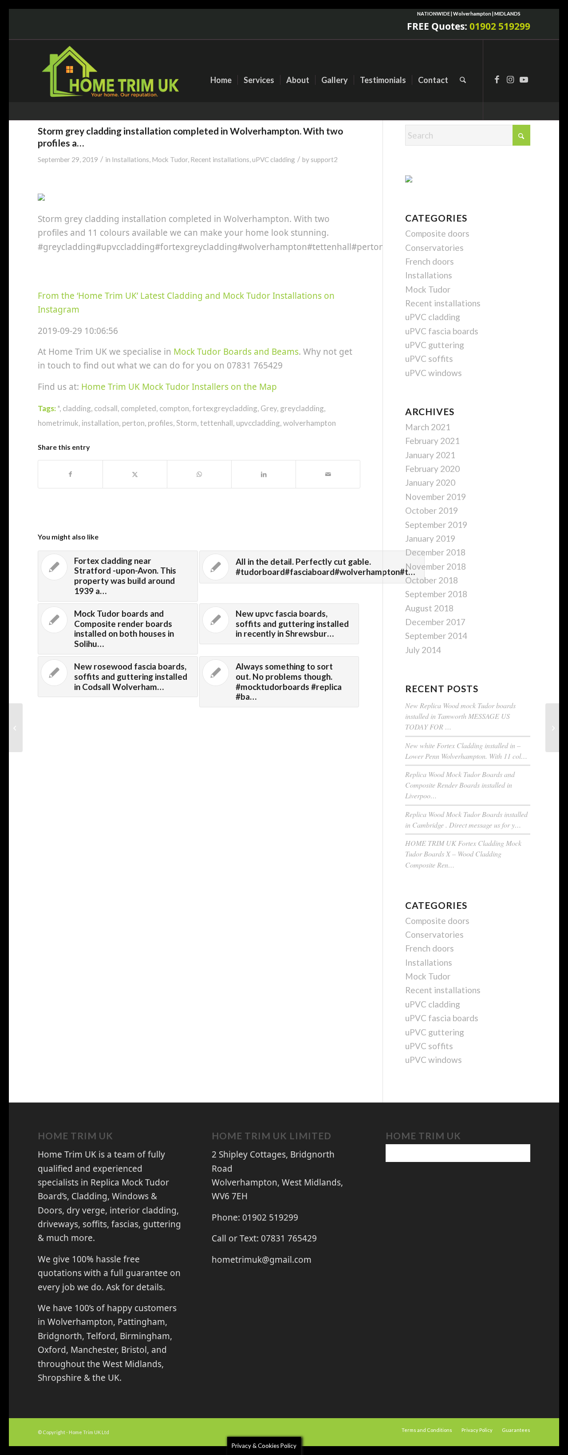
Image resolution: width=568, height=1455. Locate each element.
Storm (186, 423)
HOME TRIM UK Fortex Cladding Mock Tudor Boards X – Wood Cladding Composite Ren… (463, 853)
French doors (429, 261)
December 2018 (435, 552)
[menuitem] (221, 80)
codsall (106, 408)
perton (133, 423)
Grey (268, 408)
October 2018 (431, 580)
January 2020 (430, 482)
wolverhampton (309, 423)
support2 (324, 159)
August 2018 (429, 608)
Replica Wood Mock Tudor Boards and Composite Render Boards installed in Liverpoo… (460, 784)
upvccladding (258, 423)
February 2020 (432, 469)
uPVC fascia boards (441, 331)
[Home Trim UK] (111, 80)
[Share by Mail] (328, 474)
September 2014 (436, 635)
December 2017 (435, 622)
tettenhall (216, 423)
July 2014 (423, 650)
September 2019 (436, 524)
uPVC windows (433, 373)
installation (100, 423)
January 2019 (430, 538)
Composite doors (437, 233)
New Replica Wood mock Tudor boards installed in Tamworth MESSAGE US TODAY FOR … (460, 716)
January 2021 (430, 455)
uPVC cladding (273, 159)
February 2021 (432, 441)
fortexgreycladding (224, 408)
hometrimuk (58, 423)
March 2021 (427, 427)
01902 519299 (499, 26)
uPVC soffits (429, 358)
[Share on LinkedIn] (264, 474)
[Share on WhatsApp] (199, 474)
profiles (160, 423)
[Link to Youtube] (523, 79)
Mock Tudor (170, 159)
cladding (77, 408)
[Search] (463, 80)
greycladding (302, 408)
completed (138, 408)
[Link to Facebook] (497, 79)
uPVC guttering (434, 345)
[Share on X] (135, 474)
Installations (130, 159)
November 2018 (435, 566)
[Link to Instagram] (510, 79)
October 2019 (431, 510)
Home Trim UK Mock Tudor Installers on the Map (179, 386)
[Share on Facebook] (70, 474)
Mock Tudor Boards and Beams (236, 351)
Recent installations (219, 159)
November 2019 (435, 497)
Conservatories (434, 247)
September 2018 (436, 594)
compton (174, 408)
